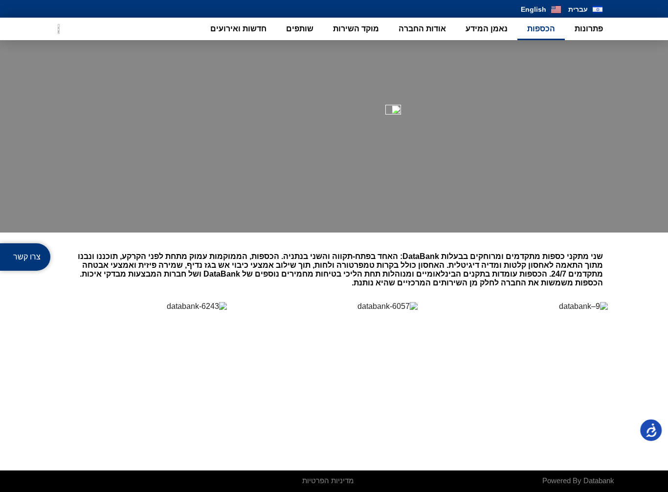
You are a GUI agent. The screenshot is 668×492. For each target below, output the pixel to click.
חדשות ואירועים (238, 28)
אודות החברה (422, 28)
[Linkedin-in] (64, 9)
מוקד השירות (356, 28)
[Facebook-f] (85, 9)
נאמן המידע (487, 28)
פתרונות (589, 28)
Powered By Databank (578, 480)
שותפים (299, 28)
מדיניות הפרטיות (328, 480)
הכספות (541, 28)
